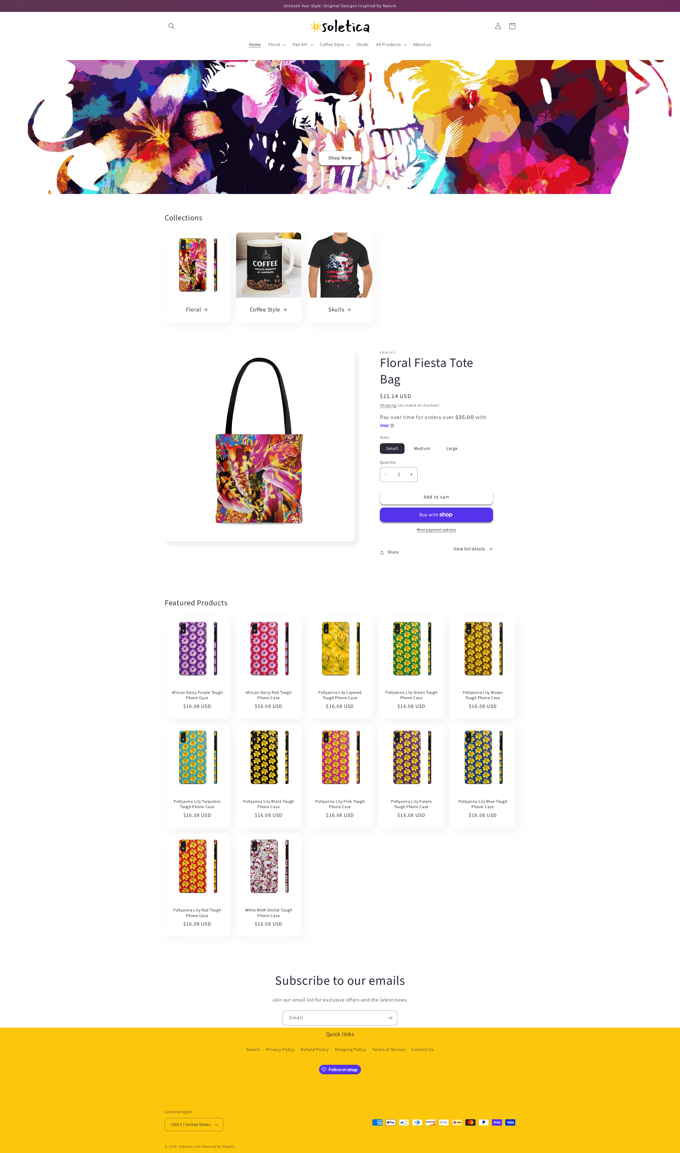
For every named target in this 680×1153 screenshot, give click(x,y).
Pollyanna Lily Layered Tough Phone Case (340, 695)
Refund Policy (315, 1049)
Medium (422, 448)
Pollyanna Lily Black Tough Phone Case (268, 804)
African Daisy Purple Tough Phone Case (197, 695)
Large (452, 448)
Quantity (388, 462)
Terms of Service (389, 1049)
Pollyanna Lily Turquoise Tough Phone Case (197, 804)
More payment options (436, 530)
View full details (469, 549)
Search (253, 1049)
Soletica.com (190, 1146)
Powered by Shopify (218, 1146)
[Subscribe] (390, 1018)
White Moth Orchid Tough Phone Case (268, 912)
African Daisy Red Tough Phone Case (269, 695)
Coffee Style (265, 310)
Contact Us (422, 1049)
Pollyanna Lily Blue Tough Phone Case (482, 804)
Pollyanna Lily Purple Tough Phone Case (411, 804)
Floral (193, 310)
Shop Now (340, 158)
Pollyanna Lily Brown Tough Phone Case (483, 695)
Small (392, 448)
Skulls (336, 310)
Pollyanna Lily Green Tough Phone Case (411, 695)
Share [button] (393, 552)
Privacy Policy (280, 1049)
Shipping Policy (350, 1049)
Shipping (388, 405)
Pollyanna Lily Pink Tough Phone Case (339, 804)
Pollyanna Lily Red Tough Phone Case (197, 912)
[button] (172, 26)
